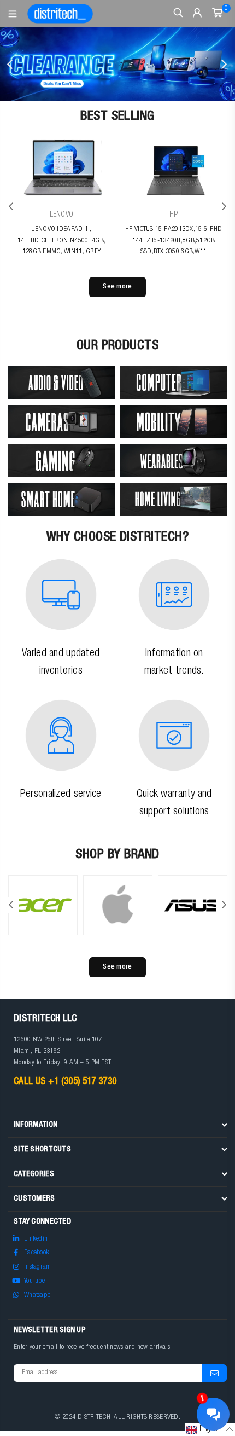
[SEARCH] (178, 13)
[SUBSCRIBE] (214, 1373)
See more (117, 287)
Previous (11, 64)
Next (224, 64)
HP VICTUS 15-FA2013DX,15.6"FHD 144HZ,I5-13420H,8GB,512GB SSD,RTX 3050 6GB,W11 (173, 241)
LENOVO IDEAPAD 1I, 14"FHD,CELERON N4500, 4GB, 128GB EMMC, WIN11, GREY (61, 241)
